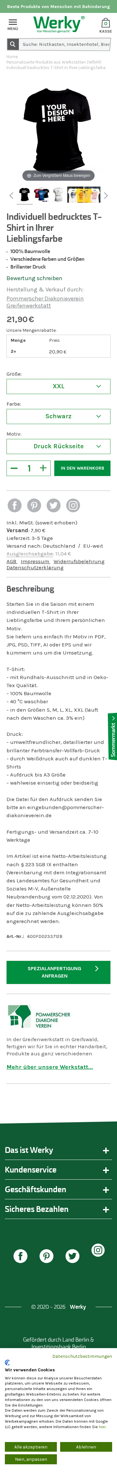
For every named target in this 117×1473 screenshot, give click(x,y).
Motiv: (13, 434)
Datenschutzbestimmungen (82, 1356)
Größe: (14, 374)
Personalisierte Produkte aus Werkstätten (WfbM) (53, 62)
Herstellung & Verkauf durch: (45, 289)
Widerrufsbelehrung (79, 561)
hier (102, 1427)
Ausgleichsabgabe (29, 554)
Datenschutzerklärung (35, 567)
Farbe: (13, 404)
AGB (12, 561)
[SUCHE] (12, 43)
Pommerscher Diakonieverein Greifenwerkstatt (45, 302)
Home (12, 56)
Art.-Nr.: (15, 936)
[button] (14, 506)
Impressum (35, 561)
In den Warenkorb (82, 468)
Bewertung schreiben (34, 278)
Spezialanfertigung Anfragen (54, 972)
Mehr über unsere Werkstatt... (49, 1067)
